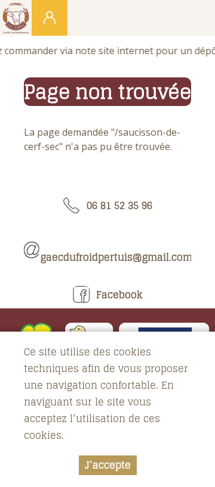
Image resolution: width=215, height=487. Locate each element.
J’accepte (108, 465)
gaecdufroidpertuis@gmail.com (116, 250)
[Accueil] (16, 18)
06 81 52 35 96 (116, 205)
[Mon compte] (49, 18)
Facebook (116, 294)
